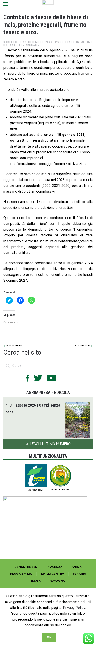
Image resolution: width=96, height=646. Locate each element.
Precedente (13, 345)
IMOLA (36, 580)
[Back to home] (48, 4)
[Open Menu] (5, 4)
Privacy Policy (74, 608)
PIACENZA (54, 566)
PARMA (76, 566)
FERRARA (79, 573)
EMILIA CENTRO (52, 573)
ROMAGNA (57, 580)
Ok (49, 636)
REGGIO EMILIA (21, 573)
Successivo (83, 345)
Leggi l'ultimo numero (48, 444)
